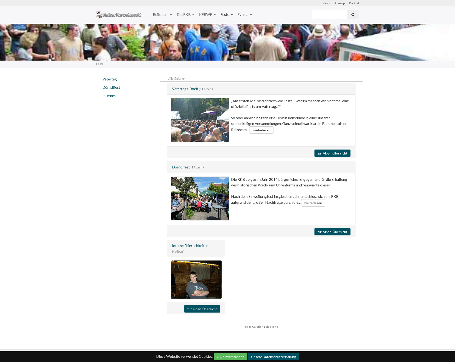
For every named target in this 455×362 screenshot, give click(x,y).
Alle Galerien (177, 78)
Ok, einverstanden (230, 357)
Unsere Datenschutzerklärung (273, 357)
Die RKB (184, 14)
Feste (225, 14)
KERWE (206, 14)
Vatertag (109, 79)
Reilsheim (161, 14)
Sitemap (339, 3)
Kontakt (354, 3)
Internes (109, 95)
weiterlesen (261, 130)
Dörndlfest (111, 87)
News (326, 3)
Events (243, 14)
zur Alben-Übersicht (332, 153)
